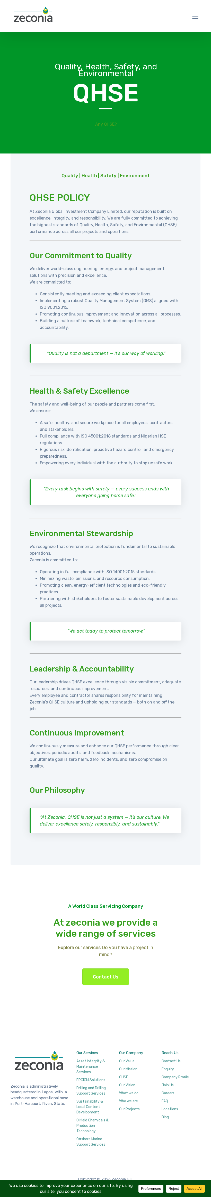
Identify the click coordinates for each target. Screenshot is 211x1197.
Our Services (87, 1052)
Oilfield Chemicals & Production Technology (92, 1125)
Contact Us (105, 977)
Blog (165, 1117)
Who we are (128, 1101)
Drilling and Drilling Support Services (91, 1091)
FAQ (165, 1101)
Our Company (131, 1052)
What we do (128, 1093)
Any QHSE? (106, 124)
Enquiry (168, 1069)
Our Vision (127, 1085)
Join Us (168, 1085)
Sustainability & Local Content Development (89, 1106)
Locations (170, 1109)
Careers (168, 1093)
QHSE (123, 1077)
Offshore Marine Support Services (90, 1142)
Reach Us (170, 1052)
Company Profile (175, 1077)
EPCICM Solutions (90, 1080)
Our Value (127, 1061)
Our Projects (129, 1109)
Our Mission (128, 1069)
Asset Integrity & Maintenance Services (90, 1066)
